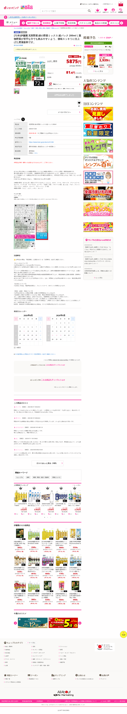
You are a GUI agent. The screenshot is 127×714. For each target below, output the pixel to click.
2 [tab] (47, 517)
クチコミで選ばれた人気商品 (13, 682)
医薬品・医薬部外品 (38, 662)
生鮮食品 (7, 649)
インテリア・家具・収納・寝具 (41, 665)
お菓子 (7, 656)
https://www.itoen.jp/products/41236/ (41, 142)
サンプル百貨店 (18, 28)
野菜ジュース (55, 28)
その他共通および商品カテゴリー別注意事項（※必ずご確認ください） (35, 354)
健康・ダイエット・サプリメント (42, 659)
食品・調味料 (8, 646)
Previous (16, 501)
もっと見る (77, 485)
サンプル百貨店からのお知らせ (85, 679)
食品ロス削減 (101, 23)
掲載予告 (62, 662)
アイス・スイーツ (10, 659)
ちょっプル (27, 28)
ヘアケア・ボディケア (39, 652)
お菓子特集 (59, 23)
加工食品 (7, 652)
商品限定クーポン (34, 679)
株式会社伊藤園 (18, 45)
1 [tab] (44, 517)
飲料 (33, 28)
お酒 (6, 665)
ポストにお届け (117, 23)
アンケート (103, 679)
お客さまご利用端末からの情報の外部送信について (81, 701)
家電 (61, 649)
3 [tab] (50, 517)
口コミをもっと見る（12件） (47, 463)
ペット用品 (63, 656)
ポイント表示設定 (119, 701)
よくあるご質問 (105, 701)
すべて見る (32, 643)
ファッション (63, 646)
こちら (35, 153)
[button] (23, 23)
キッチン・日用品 (37, 649)
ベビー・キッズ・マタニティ (68, 652)
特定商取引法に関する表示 (10, 701)
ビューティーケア (37, 656)
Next (80, 501)
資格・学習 (63, 659)
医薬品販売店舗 (27, 701)
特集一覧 (7, 679)
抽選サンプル (56, 679)
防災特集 (72, 23)
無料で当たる (33, 23)
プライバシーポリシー (54, 701)
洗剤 (34, 646)
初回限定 (47, 23)
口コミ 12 (78, 45)
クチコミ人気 (85, 23)
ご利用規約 (39, 701)
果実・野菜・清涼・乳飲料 (43, 28)
